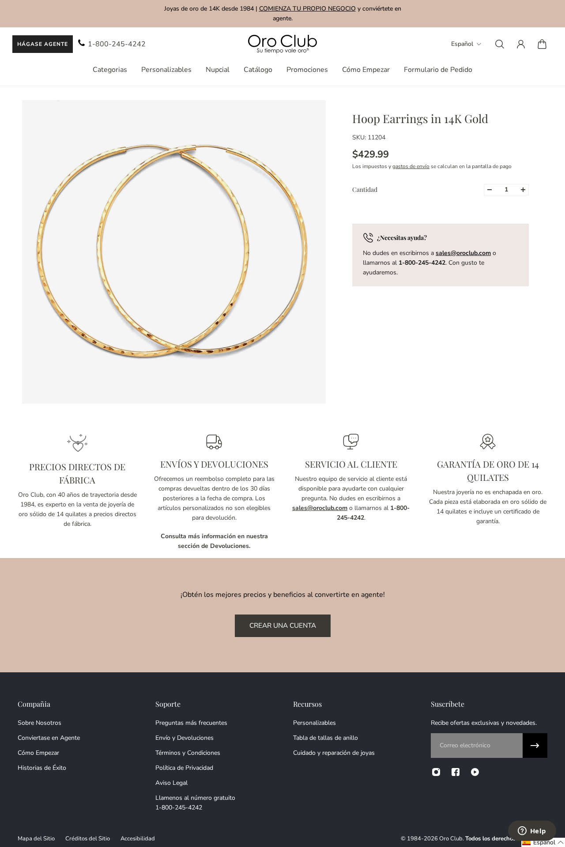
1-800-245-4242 (117, 44)
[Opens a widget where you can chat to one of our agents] (532, 832)
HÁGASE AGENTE (42, 44)
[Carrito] (542, 44)
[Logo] (282, 44)
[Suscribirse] (535, 745)
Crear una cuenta (282, 625)
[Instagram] (436, 772)
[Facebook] (455, 772)
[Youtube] (475, 772)
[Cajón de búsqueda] (499, 44)
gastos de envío (410, 166)
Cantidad (364, 189)
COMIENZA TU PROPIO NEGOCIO (307, 8)
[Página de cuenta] (520, 44)
